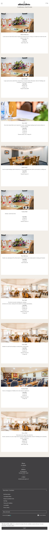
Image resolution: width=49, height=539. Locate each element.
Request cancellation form (9, 498)
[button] (24, 30)
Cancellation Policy (7, 496)
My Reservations (7, 494)
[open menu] (2, 3)
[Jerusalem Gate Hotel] (24, 3)
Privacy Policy (6, 507)
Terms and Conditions (8, 503)
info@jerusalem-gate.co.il (23, 479)
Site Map (5, 500)
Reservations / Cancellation (8, 490)
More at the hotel (6, 511)
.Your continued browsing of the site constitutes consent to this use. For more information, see (22, 524)
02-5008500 (23, 465)
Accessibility (6, 505)
